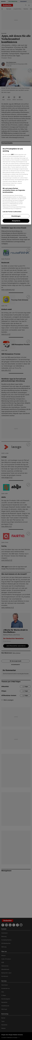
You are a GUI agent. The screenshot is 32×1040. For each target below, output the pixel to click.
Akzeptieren (16, 221)
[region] (16, 185)
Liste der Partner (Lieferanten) (12, 211)
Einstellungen (16, 216)
